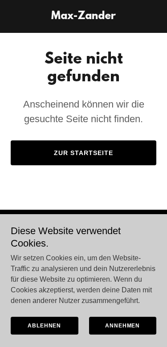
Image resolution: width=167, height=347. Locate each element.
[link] (83, 16)
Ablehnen (44, 326)
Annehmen (122, 326)
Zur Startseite (83, 152)
